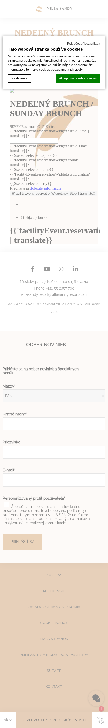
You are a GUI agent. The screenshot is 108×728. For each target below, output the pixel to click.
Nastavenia (19, 78)
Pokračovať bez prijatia (83, 43)
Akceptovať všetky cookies (78, 78)
